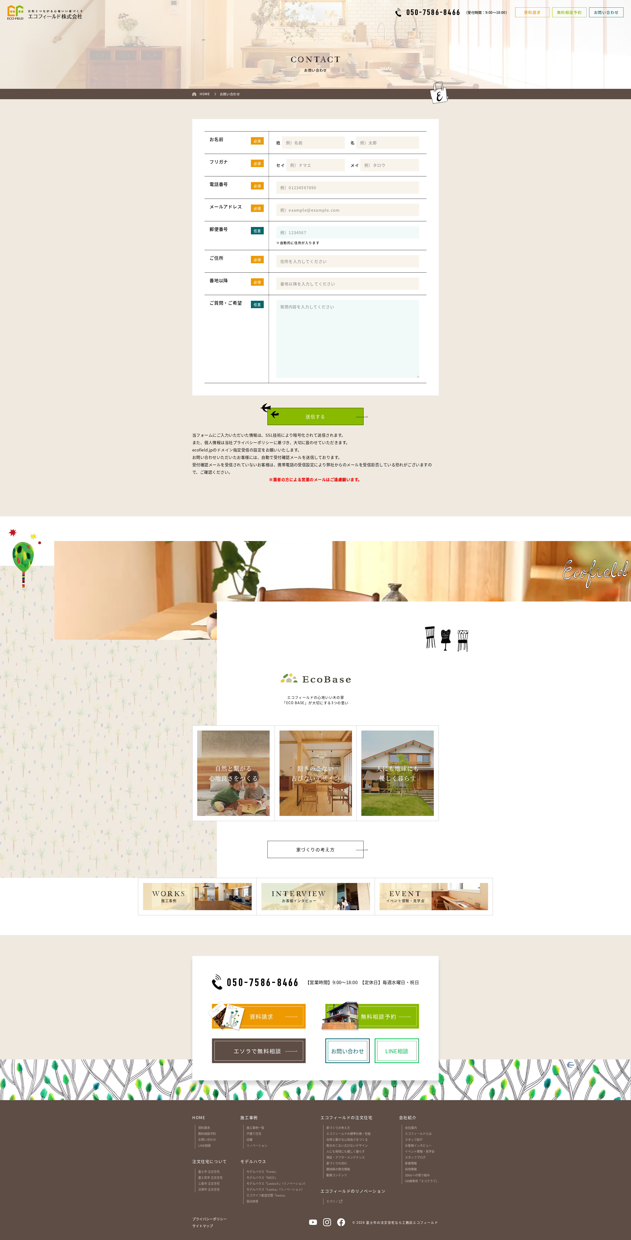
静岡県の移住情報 (338, 1169)
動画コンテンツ (336, 1175)
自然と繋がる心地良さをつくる (347, 1139)
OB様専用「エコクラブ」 (422, 1181)
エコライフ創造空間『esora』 (266, 1195)
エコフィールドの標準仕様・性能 (348, 1133)
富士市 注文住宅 (209, 1171)
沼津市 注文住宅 (209, 1189)
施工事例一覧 (255, 1128)
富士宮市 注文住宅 (210, 1177)
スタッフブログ (415, 1157)
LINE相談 (204, 1145)
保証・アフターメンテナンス (345, 1157)
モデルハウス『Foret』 (262, 1171)
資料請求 (204, 1128)
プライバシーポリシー (253, 442)
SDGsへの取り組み (417, 1175)
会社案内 (411, 1128)
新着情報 (411, 1163)
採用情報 (411, 1169)
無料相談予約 (207, 1133)
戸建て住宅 (253, 1133)
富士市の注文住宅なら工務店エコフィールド (402, 1222)
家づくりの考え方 (338, 1128)
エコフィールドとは (418, 1133)
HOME (198, 1117)
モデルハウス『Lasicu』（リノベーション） (275, 1189)
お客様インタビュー (418, 1145)
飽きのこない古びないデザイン (347, 1145)
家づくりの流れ (336, 1163)
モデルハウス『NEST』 (262, 1177)
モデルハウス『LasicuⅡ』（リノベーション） (276, 1183)
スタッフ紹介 (414, 1139)
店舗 (249, 1139)
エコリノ (332, 1201)
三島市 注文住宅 (209, 1183)
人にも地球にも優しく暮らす (345, 1151)
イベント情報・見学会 (420, 1151)
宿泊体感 (252, 1201)
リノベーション (256, 1145)
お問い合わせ (207, 1139)
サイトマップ (202, 1226)
